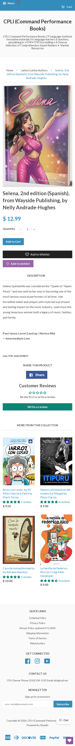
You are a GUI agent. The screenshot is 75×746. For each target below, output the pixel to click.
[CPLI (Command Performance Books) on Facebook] (27, 660)
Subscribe (63, 704)
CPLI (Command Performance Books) (37, 25)
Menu (10, 3)
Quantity (9, 228)
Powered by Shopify (37, 725)
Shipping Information (37, 633)
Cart (69, 6)
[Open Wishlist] (69, 740)
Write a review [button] (37, 406)
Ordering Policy (37, 618)
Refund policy (37, 643)
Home (9, 70)
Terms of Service (37, 638)
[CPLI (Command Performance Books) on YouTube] (47, 660)
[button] (12, 502)
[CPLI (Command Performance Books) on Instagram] (37, 660)
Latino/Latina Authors (34, 70)
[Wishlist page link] (18, 2)
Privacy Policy (37, 623)
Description (36, 275)
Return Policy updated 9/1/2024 (37, 628)
